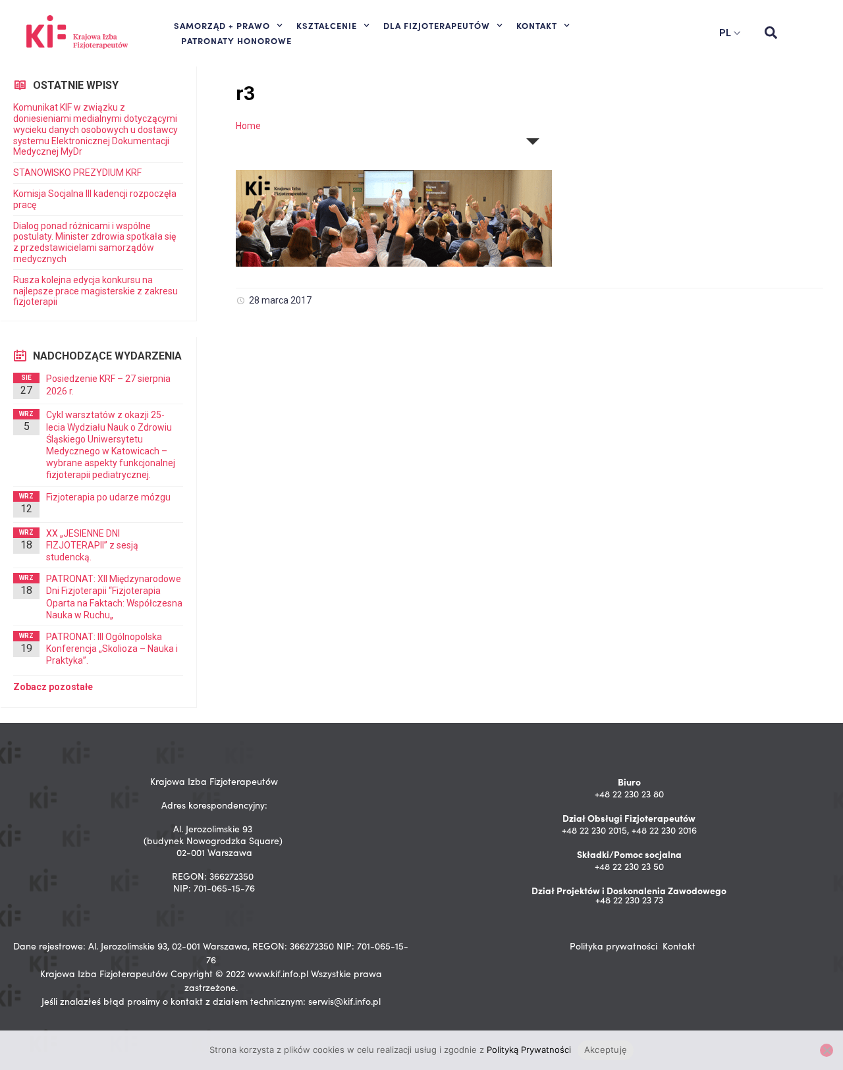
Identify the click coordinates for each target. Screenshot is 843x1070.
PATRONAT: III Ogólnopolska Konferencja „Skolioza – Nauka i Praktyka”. (112, 648)
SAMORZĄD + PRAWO (222, 25)
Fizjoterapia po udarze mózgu (108, 497)
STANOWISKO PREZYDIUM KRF (77, 172)
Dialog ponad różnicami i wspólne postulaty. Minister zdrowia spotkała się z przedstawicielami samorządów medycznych (94, 242)
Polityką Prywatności (529, 1049)
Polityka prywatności (613, 946)
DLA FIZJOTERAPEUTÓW (436, 25)
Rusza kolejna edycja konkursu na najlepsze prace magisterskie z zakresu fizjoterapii (95, 291)
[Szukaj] (770, 32)
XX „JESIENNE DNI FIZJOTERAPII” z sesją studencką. (92, 545)
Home (248, 125)
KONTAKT (536, 25)
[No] (826, 1050)
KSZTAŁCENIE (326, 25)
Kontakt (679, 946)
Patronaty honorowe (236, 40)
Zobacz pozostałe (53, 687)
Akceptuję (605, 1049)
